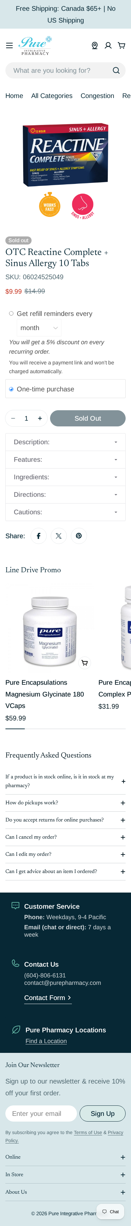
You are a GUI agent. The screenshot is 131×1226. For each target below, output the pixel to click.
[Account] (108, 45)
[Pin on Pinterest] (79, 536)
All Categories (52, 95)
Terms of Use (88, 1132)
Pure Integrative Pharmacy (77, 1213)
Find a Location (46, 1041)
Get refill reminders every (55, 313)
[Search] (116, 70)
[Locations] (95, 45)
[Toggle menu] (9, 45)
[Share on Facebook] (39, 536)
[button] (65, 442)
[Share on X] (59, 536)
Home (14, 95)
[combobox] (65, 70)
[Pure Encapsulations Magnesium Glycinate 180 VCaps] (49, 628)
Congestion (97, 95)
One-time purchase (45, 389)
